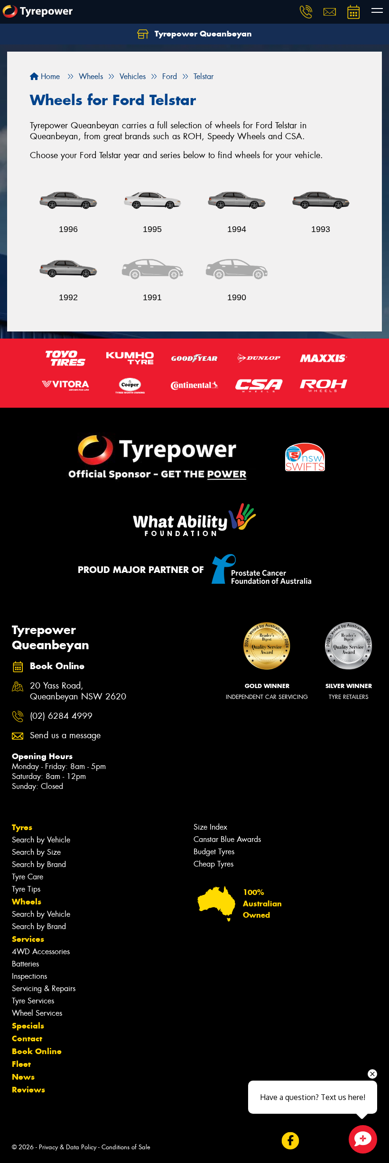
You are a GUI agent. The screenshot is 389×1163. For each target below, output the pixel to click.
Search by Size (36, 852)
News (23, 1077)
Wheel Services (37, 1013)
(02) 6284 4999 (61, 716)
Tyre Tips (26, 889)
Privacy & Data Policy (67, 1147)
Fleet (21, 1064)
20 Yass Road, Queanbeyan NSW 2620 (78, 691)
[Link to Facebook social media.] (290, 1141)
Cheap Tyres (213, 864)
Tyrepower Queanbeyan (202, 33)
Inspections (29, 976)
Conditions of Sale (126, 1147)
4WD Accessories (41, 952)
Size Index (210, 827)
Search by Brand (39, 864)
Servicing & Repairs (43, 988)
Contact (27, 1038)
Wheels (26, 901)
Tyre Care (27, 877)
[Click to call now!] (305, 12)
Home (49, 76)
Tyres (22, 827)
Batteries (25, 964)
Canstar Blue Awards (227, 839)
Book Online (37, 1051)
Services (28, 939)
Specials (28, 1025)
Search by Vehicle (41, 840)
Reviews (28, 1089)
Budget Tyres (214, 852)
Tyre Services (33, 1001)
